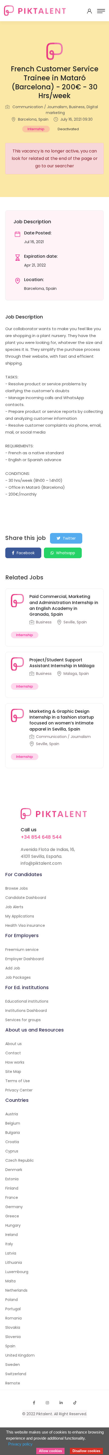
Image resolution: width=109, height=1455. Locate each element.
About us (13, 1043)
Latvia (10, 1253)
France (11, 1197)
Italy (9, 1244)
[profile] (89, 11)
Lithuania (13, 1262)
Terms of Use (17, 1080)
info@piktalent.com (41, 863)
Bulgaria (12, 1132)
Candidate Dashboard (25, 897)
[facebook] (34, 1403)
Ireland (11, 1234)
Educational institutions (26, 1001)
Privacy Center (19, 1090)
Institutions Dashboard (26, 1010)
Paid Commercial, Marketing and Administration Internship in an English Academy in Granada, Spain (63, 605)
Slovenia (13, 1336)
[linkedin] (61, 1403)
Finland (11, 1188)
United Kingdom (20, 1355)
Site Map (13, 1071)
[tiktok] (74, 1403)
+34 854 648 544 (41, 837)
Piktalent (44, 1414)
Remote (12, 1383)
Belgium (12, 1123)
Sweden (12, 1364)
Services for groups (23, 1020)
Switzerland (15, 1374)
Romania (13, 1318)
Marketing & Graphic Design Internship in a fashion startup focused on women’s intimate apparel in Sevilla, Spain (61, 720)
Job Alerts (14, 907)
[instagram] (47, 1403)
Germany (14, 1206)
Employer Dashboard (24, 959)
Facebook (25, 553)
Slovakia (12, 1327)
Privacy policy (20, 1444)
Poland (11, 1299)
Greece (12, 1216)
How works (14, 1062)
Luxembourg (16, 1271)
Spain (10, 1346)
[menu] (101, 11)
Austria (11, 1114)
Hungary (13, 1225)
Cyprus (11, 1151)
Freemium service (22, 949)
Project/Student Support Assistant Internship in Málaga (61, 663)
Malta (10, 1281)
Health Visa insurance (25, 925)
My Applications (19, 916)
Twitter (69, 538)
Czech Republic (19, 1160)
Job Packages (18, 977)
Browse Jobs (16, 888)
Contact (13, 1053)
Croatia (12, 1141)
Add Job (12, 968)
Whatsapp (65, 553)
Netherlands (16, 1290)
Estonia (12, 1179)
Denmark (13, 1169)
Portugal (13, 1309)
